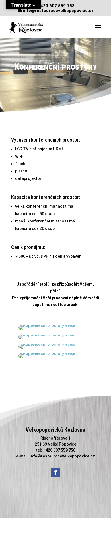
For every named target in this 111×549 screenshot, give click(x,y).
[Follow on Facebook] (55, 472)
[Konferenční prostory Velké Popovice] (55, 325)
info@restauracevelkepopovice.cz (62, 456)
